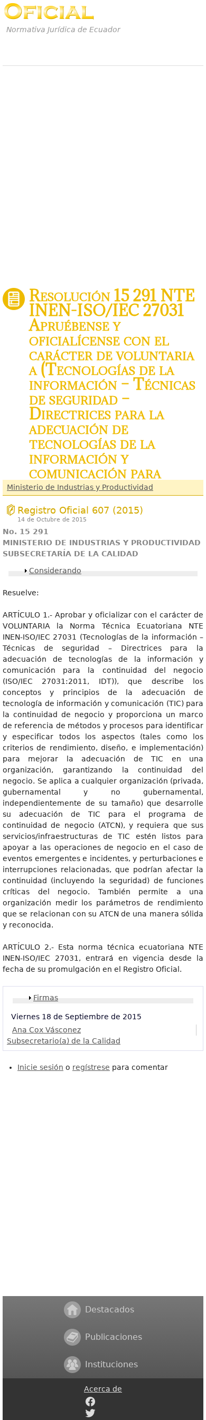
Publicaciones (113, 1337)
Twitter (90, 1413)
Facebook (90, 1401)
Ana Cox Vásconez (46, 1030)
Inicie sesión (40, 1067)
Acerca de (103, 1389)
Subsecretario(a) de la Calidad (63, 1041)
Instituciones (111, 1364)
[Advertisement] (103, 171)
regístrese (91, 1067)
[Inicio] (49, 11)
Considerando (55, 570)
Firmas (45, 997)
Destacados (109, 1310)
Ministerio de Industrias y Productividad (80, 487)
